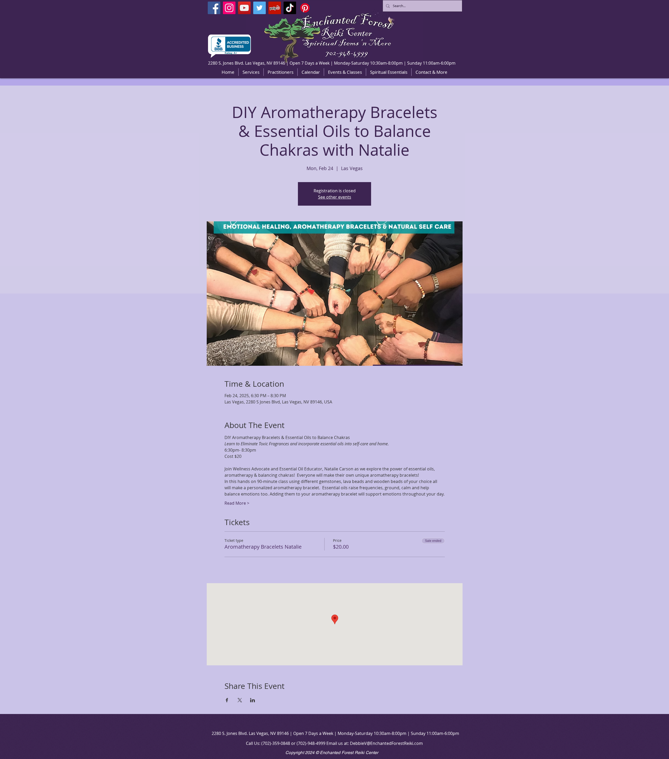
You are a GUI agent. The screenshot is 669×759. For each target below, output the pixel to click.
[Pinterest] (305, 8)
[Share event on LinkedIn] (252, 700)
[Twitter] (259, 8)
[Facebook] (214, 8)
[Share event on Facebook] (226, 700)
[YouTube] (244, 8)
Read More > (236, 503)
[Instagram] (229, 8)
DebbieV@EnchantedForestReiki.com (386, 743)
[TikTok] (290, 8)
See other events (334, 197)
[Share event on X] (239, 700)
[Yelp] (274, 8)
